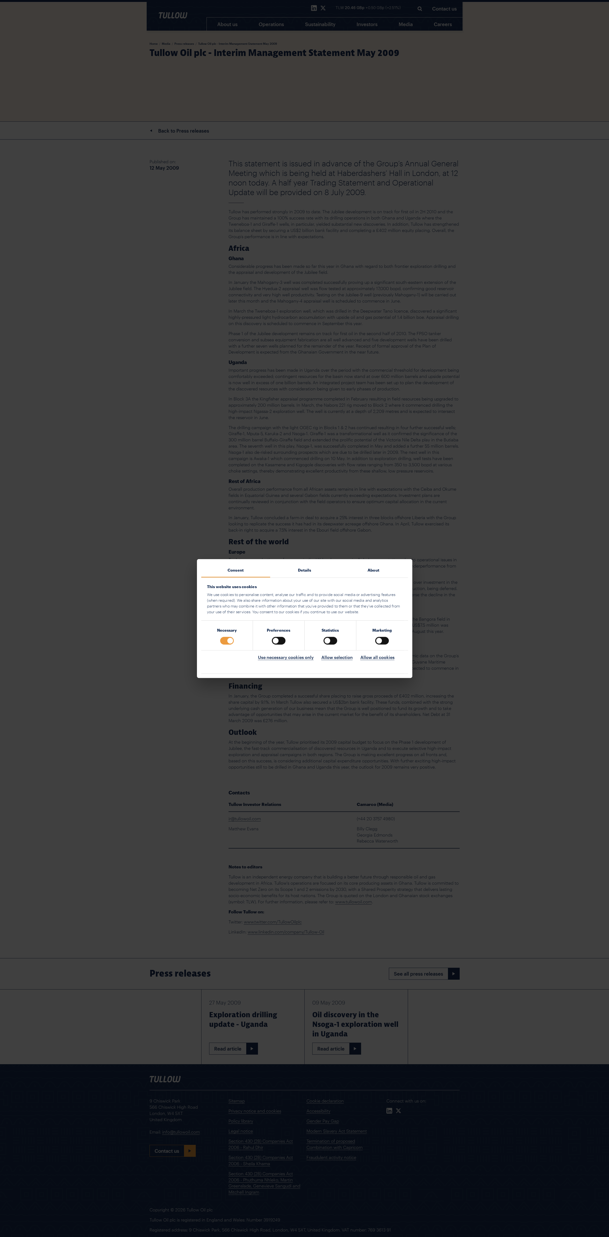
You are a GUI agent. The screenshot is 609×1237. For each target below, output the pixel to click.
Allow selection (337, 657)
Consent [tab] (236, 570)
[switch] (278, 640)
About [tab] (373, 570)
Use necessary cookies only (286, 657)
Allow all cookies (377, 657)
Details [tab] (304, 570)
